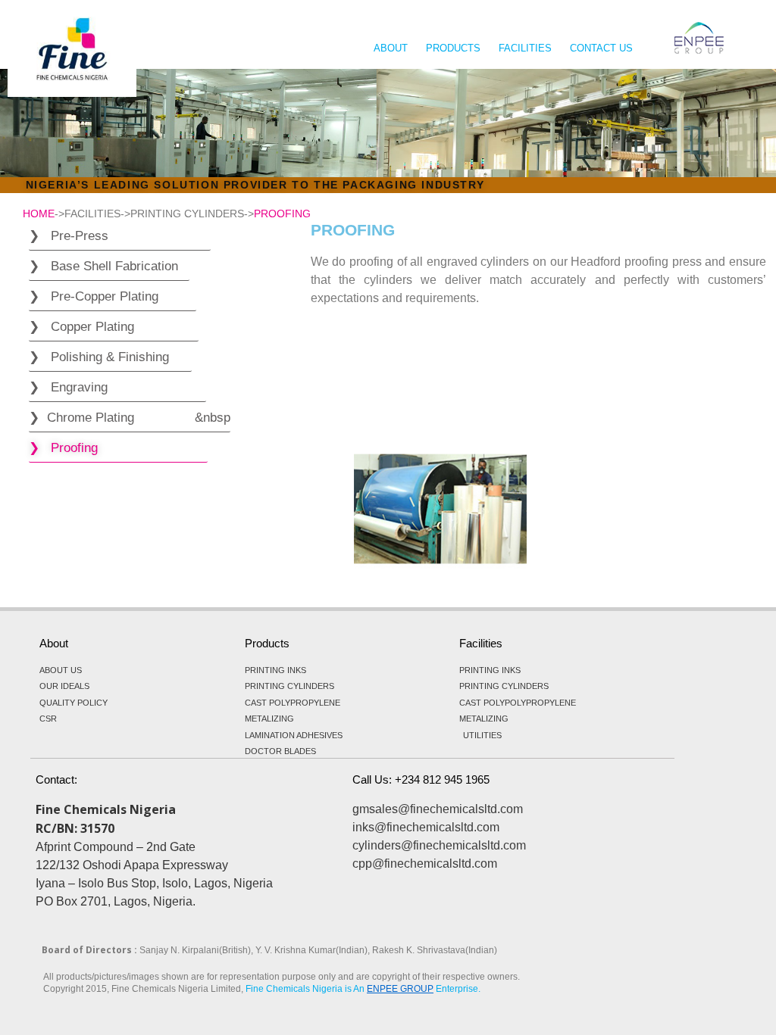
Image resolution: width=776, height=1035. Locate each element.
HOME (39, 213)
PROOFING (282, 213)
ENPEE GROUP (400, 989)
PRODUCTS (453, 48)
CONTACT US (601, 48)
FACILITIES (525, 48)
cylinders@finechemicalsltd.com (439, 845)
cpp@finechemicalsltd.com (424, 863)
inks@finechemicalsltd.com (425, 827)
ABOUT (391, 48)
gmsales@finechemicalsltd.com (437, 809)
